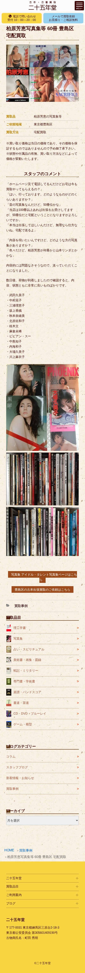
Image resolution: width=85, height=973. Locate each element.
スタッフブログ (17, 767)
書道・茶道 (21, 703)
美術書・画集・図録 (27, 660)
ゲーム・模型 (22, 724)
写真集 (18, 638)
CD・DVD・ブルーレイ (29, 713)
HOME (9, 850)
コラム (10, 756)
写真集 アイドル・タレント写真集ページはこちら (44, 577)
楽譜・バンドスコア (27, 692)
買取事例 (25, 850)
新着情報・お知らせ (20, 778)
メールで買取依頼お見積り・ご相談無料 (63, 18)
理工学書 (19, 628)
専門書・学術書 (24, 681)
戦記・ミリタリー (25, 670)
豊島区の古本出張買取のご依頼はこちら (42, 589)
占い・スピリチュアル (28, 649)
